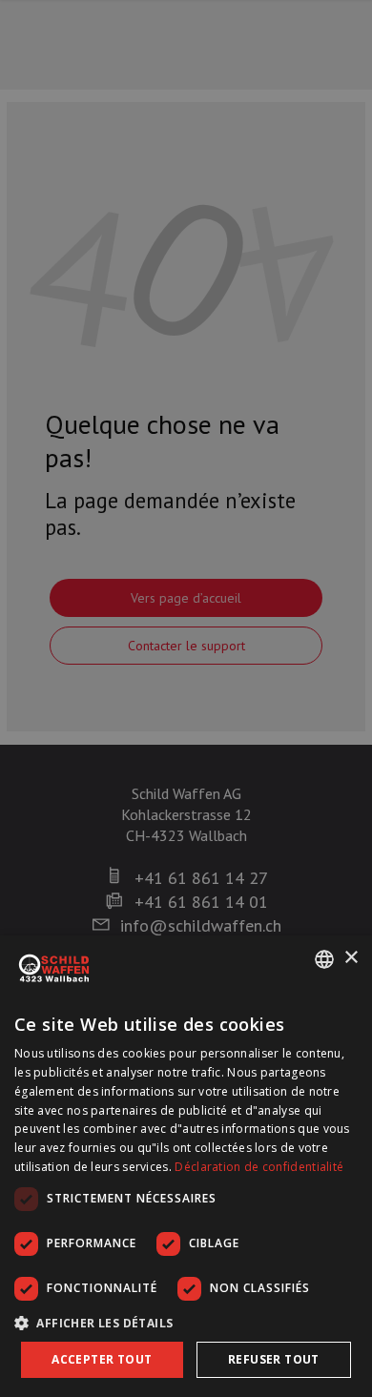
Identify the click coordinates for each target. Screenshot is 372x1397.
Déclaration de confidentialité (259, 1167)
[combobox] (324, 959)
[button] (186, 1322)
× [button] (350, 958)
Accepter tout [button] (102, 1359)
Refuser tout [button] (274, 1359)
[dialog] (186, 1166)
